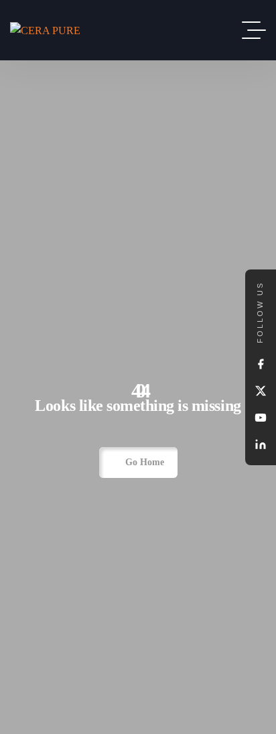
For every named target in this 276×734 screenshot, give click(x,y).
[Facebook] (260, 364)
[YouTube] (260, 417)
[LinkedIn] (260, 444)
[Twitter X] (260, 391)
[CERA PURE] (45, 30)
